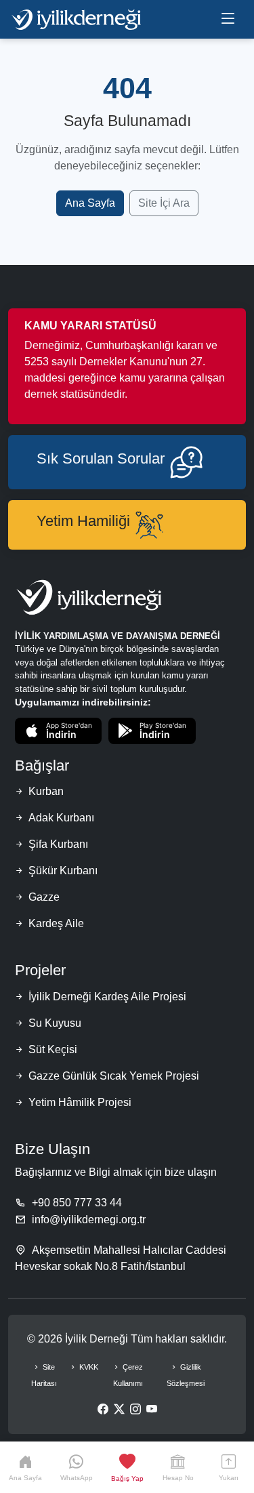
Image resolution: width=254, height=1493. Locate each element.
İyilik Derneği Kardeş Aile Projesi (107, 996)
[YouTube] (151, 1410)
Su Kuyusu (54, 1023)
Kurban (46, 791)
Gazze (44, 897)
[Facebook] (103, 1410)
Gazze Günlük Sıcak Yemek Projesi (113, 1076)
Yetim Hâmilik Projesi (79, 1102)
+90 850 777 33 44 (77, 1202)
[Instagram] (135, 1410)
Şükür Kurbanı (63, 870)
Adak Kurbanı (61, 817)
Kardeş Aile (56, 923)
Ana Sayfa (90, 203)
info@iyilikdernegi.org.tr (89, 1219)
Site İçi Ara (164, 203)
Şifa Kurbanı (58, 844)
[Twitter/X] (119, 1410)
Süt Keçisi (52, 1049)
